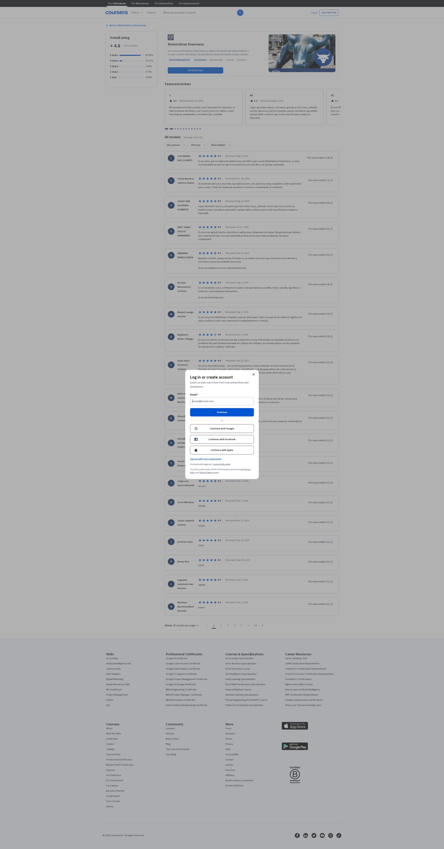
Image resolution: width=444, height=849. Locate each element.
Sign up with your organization (205, 459)
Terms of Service (207, 472)
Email (194, 394)
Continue (222, 412)
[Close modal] (253, 374)
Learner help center (221, 464)
